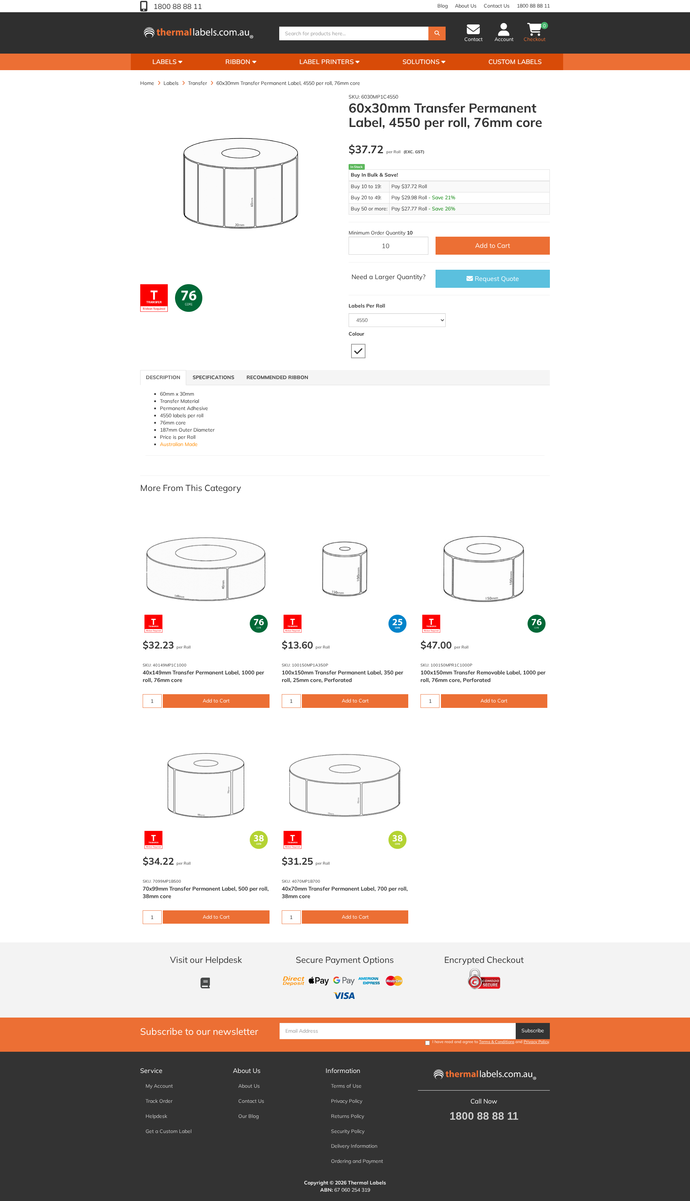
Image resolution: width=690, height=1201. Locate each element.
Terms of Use (346, 1086)
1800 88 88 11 (177, 6)
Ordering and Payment (357, 1161)
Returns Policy (347, 1116)
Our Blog (248, 1116)
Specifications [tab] (213, 377)
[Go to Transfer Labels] (154, 298)
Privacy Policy (536, 1041)
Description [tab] (163, 377)
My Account (159, 1086)
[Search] (437, 33)
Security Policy (347, 1131)
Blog (442, 6)
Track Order (159, 1101)
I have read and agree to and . (491, 1041)
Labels (165, 62)
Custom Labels (515, 62)
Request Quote (496, 278)
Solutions (421, 62)
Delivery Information (354, 1146)
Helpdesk (156, 1116)
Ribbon (238, 62)
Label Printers (327, 62)
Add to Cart (492, 245)
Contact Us (497, 6)
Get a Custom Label (169, 1131)
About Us (466, 6)
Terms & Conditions (496, 1041)
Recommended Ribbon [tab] (277, 377)
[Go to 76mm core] (189, 298)
